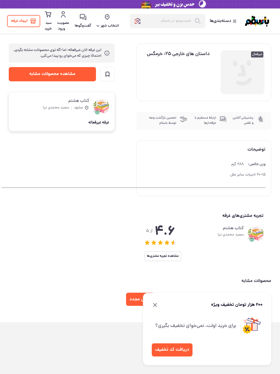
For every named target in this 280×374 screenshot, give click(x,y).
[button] (147, 242)
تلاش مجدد (140, 299)
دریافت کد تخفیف (172, 349)
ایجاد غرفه (19, 21)
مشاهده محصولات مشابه (52, 74)
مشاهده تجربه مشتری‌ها (163, 256)
